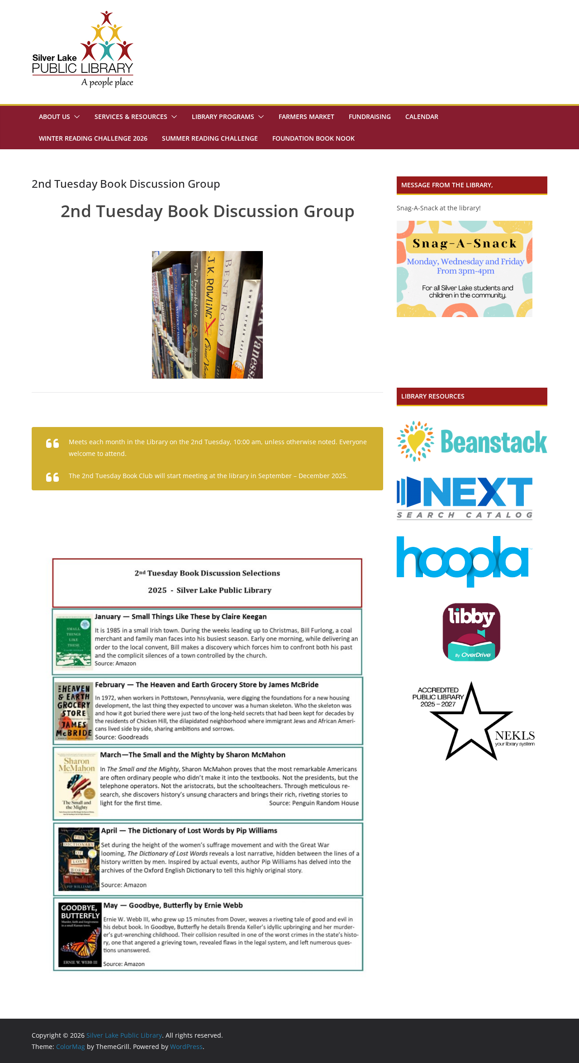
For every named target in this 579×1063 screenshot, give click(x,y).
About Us (54, 116)
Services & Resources (131, 116)
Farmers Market (306, 116)
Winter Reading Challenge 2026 (93, 138)
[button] (75, 116)
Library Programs (223, 116)
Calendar (421, 116)
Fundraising (370, 116)
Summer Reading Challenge (210, 138)
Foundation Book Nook (313, 138)
